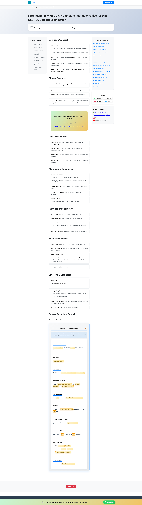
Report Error (71, 486)
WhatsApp (98, 98)
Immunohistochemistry (39, 57)
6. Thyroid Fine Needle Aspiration (101, 59)
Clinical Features (38, 47)
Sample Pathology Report (38, 68)
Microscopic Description (37, 53)
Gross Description (38, 50)
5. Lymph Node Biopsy (98, 55)
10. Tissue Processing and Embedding (102, 71)
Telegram (109, 98)
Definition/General (38, 44)
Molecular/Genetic (38, 60)
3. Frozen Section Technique (100, 49)
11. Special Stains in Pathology (100, 74)
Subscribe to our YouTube (101, 120)
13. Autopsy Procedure (98, 80)
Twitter (108, 101)
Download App (108, 2)
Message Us (110, 502)
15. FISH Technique (97, 86)
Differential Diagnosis (36, 63)
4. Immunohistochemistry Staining (101, 52)
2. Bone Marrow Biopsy (98, 46)
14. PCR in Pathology (98, 83)
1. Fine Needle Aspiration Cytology (101, 43)
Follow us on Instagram (100, 117)
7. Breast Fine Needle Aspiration (100, 62)
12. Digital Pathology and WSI (100, 77)
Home (29, 7)
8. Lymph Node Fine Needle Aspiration (102, 65)
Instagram (99, 101)
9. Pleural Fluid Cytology (98, 68)
